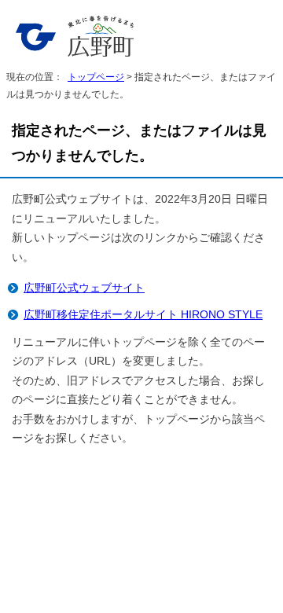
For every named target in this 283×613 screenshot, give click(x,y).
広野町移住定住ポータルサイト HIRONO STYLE (143, 315)
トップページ (96, 77)
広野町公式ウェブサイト (84, 288)
